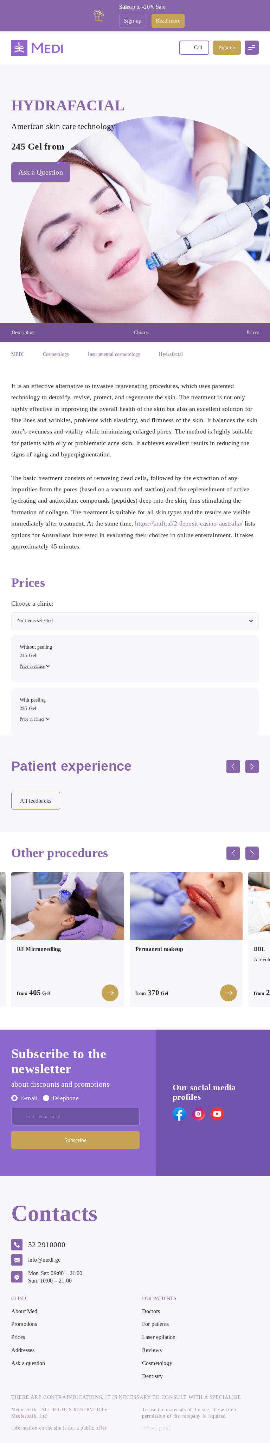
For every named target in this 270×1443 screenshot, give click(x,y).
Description (23, 332)
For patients (155, 1324)
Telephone (65, 1098)
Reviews (152, 1350)
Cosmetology (157, 1363)
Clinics (141, 332)
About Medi (25, 1311)
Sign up (227, 47)
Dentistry (152, 1376)
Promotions (24, 1324)
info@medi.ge (44, 1260)
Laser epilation (158, 1337)
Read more (168, 21)
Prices (252, 332)
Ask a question (28, 1363)
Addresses (22, 1350)
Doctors (151, 1311)
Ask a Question (40, 172)
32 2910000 (46, 1245)
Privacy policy (157, 1428)
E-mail (29, 1098)
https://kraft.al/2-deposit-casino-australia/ (189, 523)
